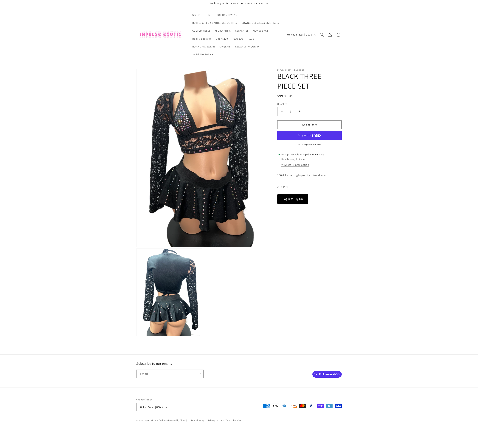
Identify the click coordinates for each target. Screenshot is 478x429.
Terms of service (233, 420)
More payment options (309, 144)
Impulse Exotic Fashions (156, 420)
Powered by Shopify (177, 420)
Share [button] (284, 187)
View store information (295, 165)
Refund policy (197, 420)
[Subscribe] (199, 373)
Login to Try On (293, 199)
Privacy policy (215, 420)
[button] (322, 35)
